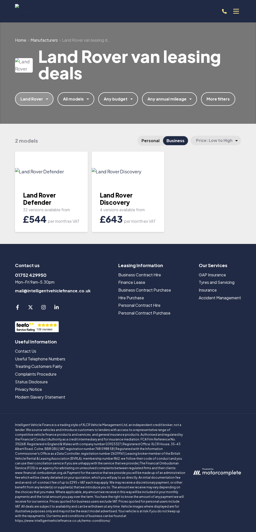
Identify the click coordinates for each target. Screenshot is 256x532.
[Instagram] (43, 308)
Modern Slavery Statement (40, 397)
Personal (151, 140)
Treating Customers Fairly (38, 366)
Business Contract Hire (139, 274)
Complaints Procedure (35, 374)
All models (73, 99)
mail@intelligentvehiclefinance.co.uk (52, 290)
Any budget (116, 99)
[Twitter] (30, 308)
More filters (218, 99)
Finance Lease (131, 282)
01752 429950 (30, 275)
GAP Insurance (212, 274)
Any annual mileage (167, 99)
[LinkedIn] (56, 308)
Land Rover (31, 99)
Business (175, 140)
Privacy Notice (28, 389)
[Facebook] (17, 308)
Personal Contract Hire (139, 305)
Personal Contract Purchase (144, 313)
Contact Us (25, 351)
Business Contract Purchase (144, 290)
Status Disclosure (31, 381)
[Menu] (236, 11)
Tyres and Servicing (216, 282)
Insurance (208, 290)
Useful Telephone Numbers (40, 358)
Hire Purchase (131, 297)
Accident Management (220, 297)
